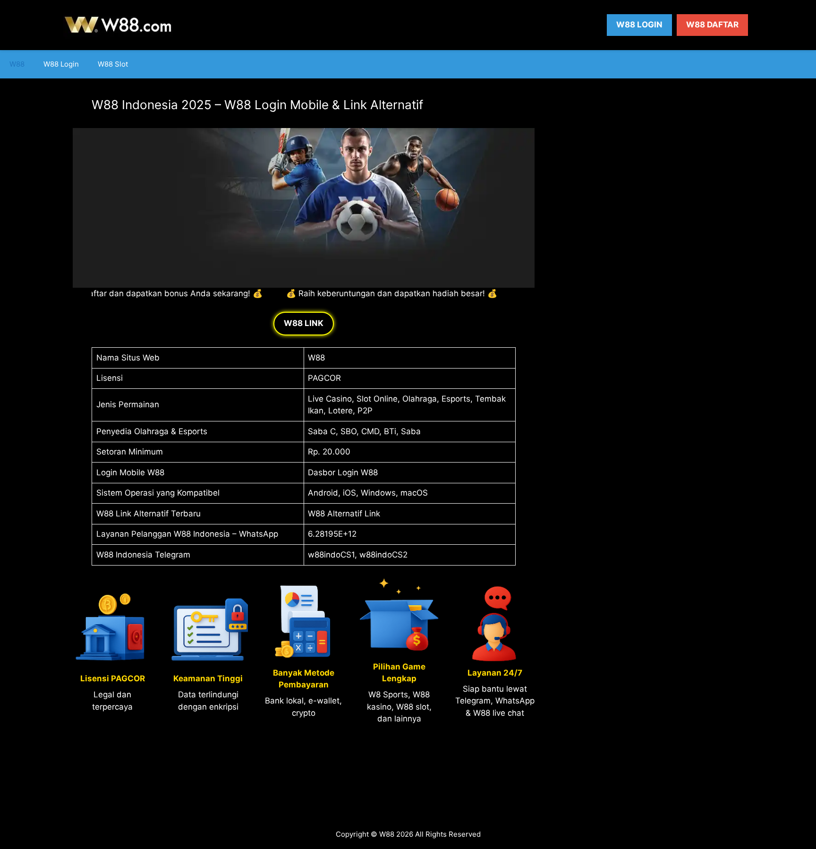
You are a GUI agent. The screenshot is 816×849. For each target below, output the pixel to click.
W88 (17, 64)
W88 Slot (113, 64)
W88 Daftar (712, 24)
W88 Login (639, 24)
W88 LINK (303, 323)
